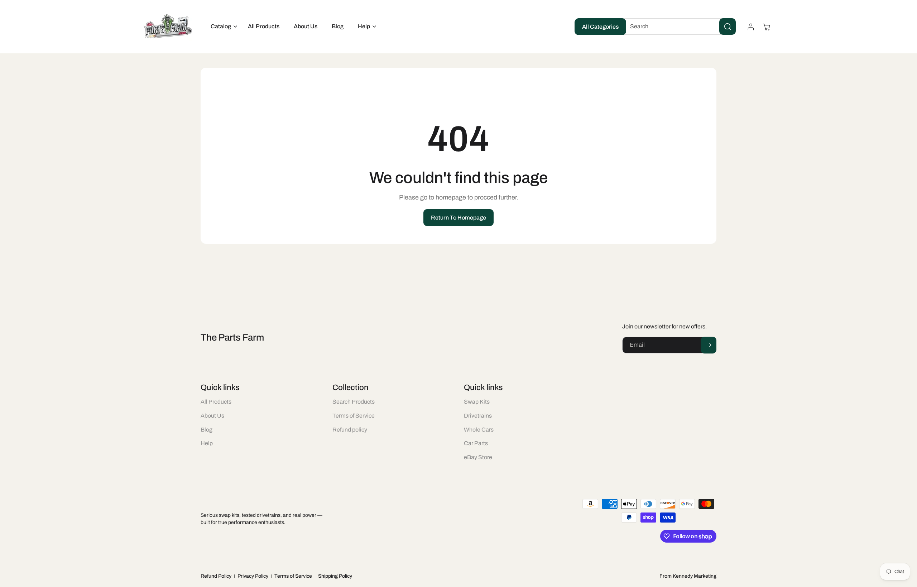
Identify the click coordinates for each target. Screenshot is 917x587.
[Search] (727, 26)
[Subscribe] (708, 345)
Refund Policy (216, 576)
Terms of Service (293, 576)
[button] (222, 27)
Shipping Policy (335, 576)
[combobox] (677, 26)
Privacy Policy (252, 576)
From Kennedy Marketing (687, 576)
